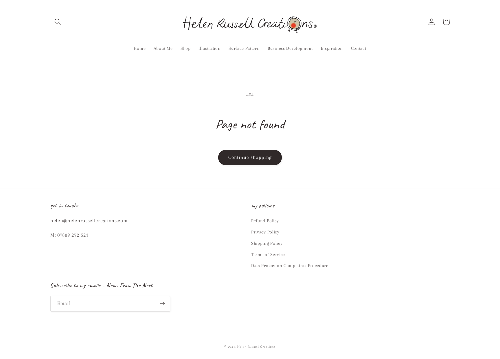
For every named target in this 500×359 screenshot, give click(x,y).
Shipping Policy (266, 243)
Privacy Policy (265, 232)
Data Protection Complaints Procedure (289, 265)
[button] (57, 21)
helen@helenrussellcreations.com (88, 220)
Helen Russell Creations (256, 347)
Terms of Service (268, 254)
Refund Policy (265, 220)
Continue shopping (250, 157)
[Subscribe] (162, 304)
